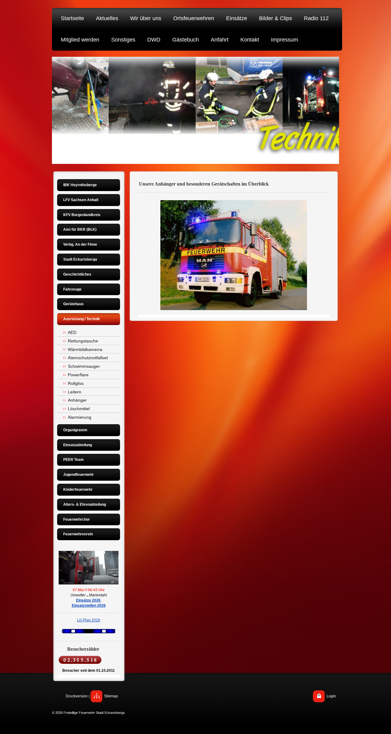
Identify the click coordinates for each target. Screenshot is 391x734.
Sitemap (111, 696)
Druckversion (77, 696)
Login (331, 696)
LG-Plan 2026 (88, 620)
